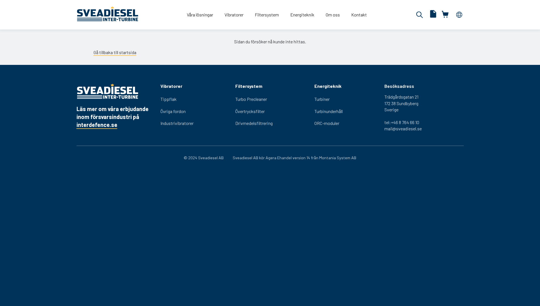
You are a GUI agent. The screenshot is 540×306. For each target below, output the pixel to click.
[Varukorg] (445, 14)
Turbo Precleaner (251, 99)
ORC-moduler (326, 123)
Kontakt (359, 14)
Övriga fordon (173, 111)
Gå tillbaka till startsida (115, 52)
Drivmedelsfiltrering (254, 123)
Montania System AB (337, 157)
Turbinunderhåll (328, 111)
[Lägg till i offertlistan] (433, 14)
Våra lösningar (200, 14)
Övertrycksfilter (250, 111)
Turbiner (322, 99)
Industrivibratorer (177, 123)
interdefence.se (97, 124)
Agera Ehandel (279, 157)
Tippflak (168, 99)
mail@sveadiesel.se (403, 128)
